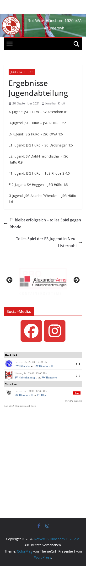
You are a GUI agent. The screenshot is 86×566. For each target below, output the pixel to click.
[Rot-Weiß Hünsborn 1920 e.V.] (43, 17)
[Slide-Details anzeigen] (43, 281)
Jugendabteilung (22, 72)
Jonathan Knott (55, 103)
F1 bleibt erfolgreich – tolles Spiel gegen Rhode (45, 223)
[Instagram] (54, 331)
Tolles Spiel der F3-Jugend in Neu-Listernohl (46, 242)
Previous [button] (9, 280)
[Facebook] (31, 331)
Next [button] (76, 280)
